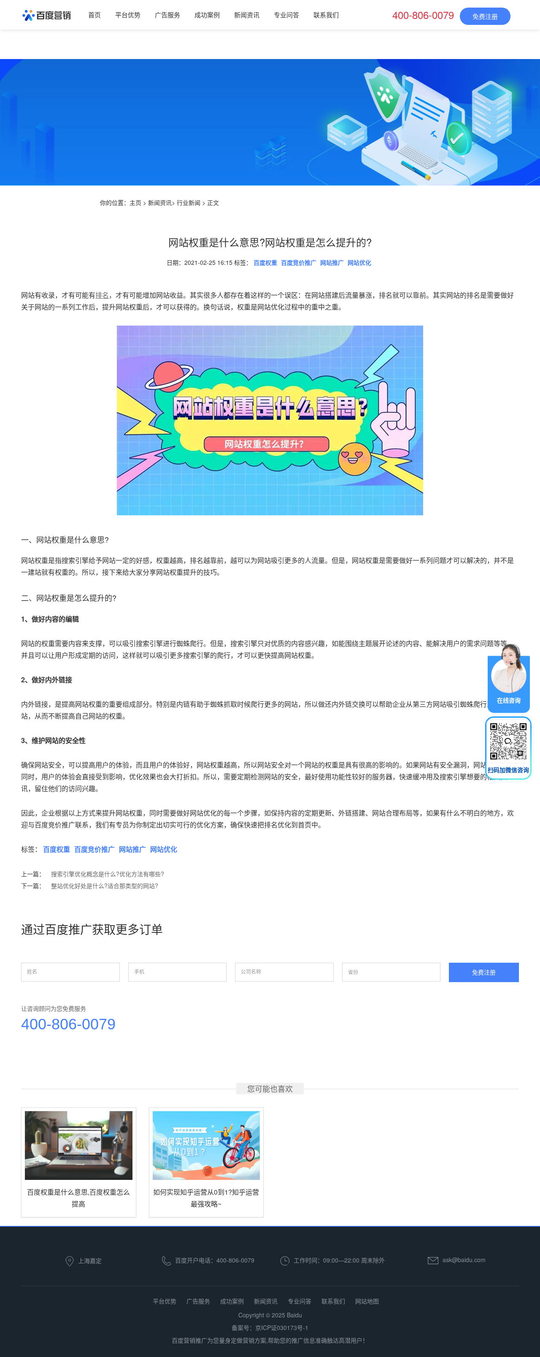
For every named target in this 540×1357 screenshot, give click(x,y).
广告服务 (167, 14)
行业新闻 (188, 202)
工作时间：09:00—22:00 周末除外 (339, 1259)
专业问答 (286, 14)
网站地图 (367, 1301)
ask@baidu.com (464, 1259)
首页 (94, 14)
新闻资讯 (246, 14)
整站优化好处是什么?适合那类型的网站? (104, 885)
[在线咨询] (509, 677)
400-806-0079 (68, 1024)
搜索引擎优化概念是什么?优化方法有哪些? (107, 874)
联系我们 (326, 14)
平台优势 (127, 14)
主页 (135, 202)
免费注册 (485, 16)
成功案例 (207, 14)
